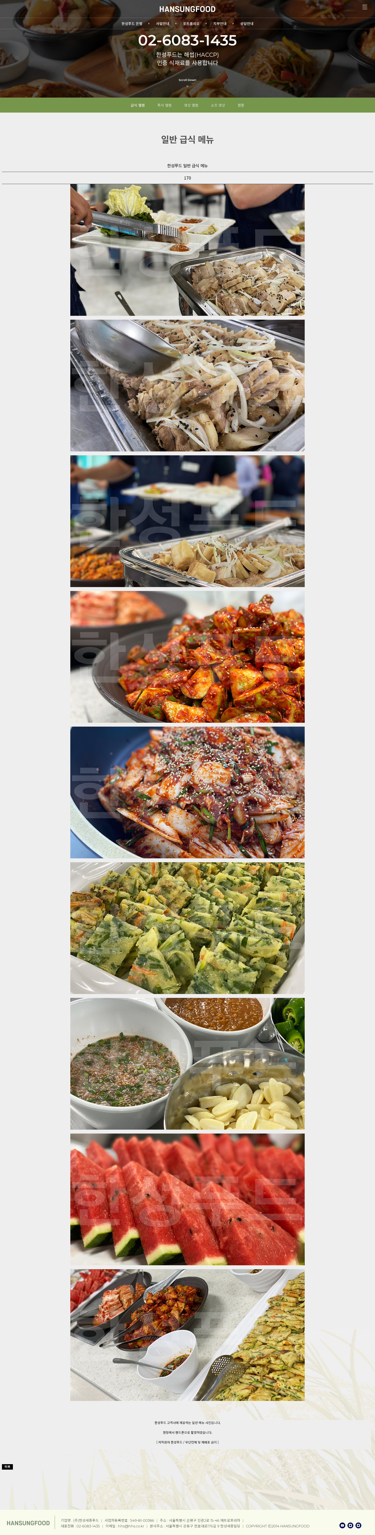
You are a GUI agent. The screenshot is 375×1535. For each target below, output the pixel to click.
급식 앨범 (138, 105)
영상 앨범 (191, 105)
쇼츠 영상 (218, 105)
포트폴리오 (191, 24)
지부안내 (220, 24)
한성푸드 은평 (131, 24)
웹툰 (241, 105)
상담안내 (247, 24)
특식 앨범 (164, 105)
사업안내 (162, 24)
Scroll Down (187, 80)
